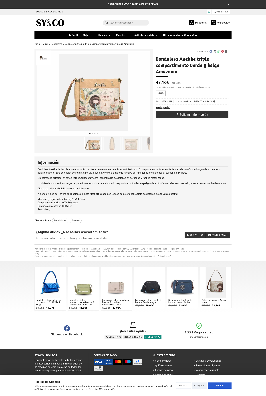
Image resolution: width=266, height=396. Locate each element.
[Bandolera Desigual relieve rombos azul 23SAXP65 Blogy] (50, 282)
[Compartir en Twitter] (215, 51)
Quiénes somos (163, 365)
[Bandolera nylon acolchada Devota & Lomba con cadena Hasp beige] (116, 282)
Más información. (107, 389)
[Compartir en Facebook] (211, 51)
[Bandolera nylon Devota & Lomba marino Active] (182, 282)
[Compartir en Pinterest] (222, 51)
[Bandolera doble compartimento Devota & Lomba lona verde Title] (83, 282)
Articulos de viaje (144, 35)
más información (199, 337)
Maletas (120, 35)
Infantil (73, 35)
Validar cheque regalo (207, 370)
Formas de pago (164, 370)
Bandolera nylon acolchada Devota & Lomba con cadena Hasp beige (115, 302)
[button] (90, 133)
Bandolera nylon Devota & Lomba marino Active (181, 301)
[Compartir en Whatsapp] (219, 51)
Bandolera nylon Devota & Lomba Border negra (148, 301)
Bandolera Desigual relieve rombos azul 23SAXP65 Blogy (49, 302)
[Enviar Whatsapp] (209, 11)
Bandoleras (201, 251)
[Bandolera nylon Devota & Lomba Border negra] (149, 282)
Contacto (200, 374)
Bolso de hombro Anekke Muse (214, 301)
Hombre (102, 35)
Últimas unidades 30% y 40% (180, 35)
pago (179, 87)
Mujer (86, 35)
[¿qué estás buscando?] (126, 22)
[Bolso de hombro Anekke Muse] (215, 282)
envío (172, 87)
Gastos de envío (164, 374)
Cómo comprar (163, 360)
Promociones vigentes (208, 365)
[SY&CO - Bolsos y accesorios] (50, 22)
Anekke (226, 251)
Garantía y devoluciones (208, 360)
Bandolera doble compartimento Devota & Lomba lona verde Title (81, 302)
